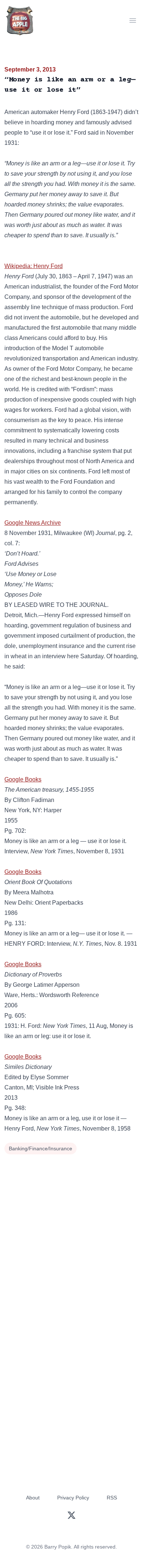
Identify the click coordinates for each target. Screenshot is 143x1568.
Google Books (22, 779)
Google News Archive (32, 523)
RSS (112, 1498)
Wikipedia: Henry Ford (33, 266)
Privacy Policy (73, 1498)
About (33, 1498)
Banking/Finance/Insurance (40, 1148)
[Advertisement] (71, 1231)
